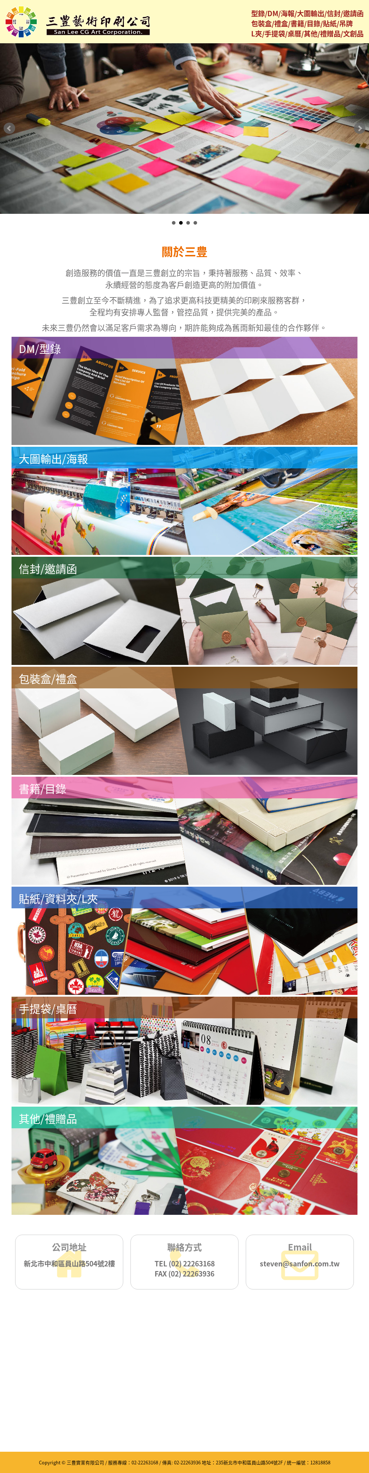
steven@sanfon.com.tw (300, 1263)
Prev (9, 128)
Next (359, 128)
